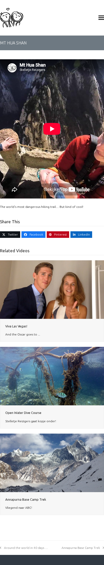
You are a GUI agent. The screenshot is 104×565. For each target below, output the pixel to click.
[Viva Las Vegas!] (52, 289)
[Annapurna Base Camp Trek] (52, 462)
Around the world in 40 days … (26, 547)
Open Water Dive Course (23, 412)
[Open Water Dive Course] (52, 375)
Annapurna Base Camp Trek (25, 499)
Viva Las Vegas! (16, 326)
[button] (101, 17)
